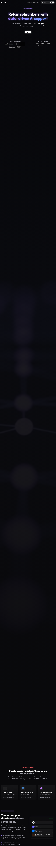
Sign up (52, 2)
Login (37, 2)
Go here (32, 34)
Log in (48, 2)
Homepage (33, 2)
